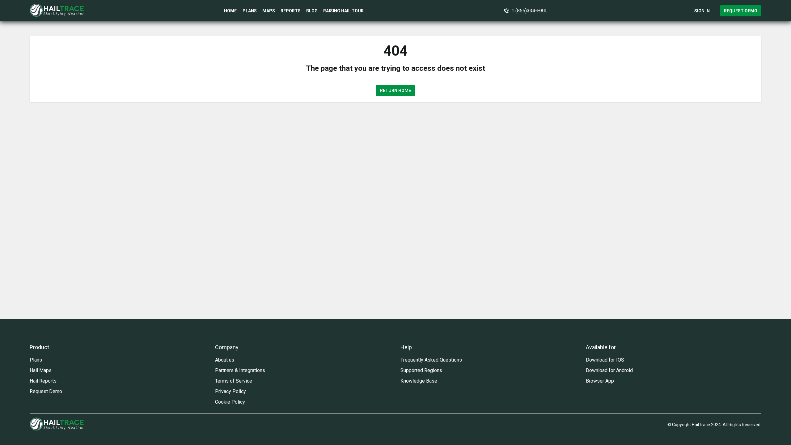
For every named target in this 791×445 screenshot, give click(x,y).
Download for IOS (605, 360)
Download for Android (609, 370)
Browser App (600, 381)
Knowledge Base (418, 381)
